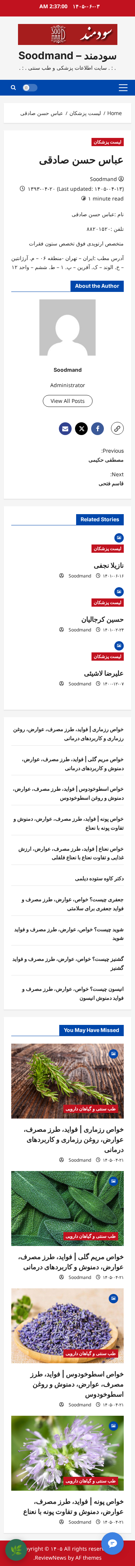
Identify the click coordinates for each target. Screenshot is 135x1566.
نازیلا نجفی (109, 565)
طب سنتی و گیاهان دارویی (91, 1108)
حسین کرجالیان (102, 619)
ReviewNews (50, 1557)
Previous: (106, 455)
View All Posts (68, 400)
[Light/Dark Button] (30, 87)
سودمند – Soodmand (67, 55)
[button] (123, 88)
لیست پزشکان (108, 142)
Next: (111, 478)
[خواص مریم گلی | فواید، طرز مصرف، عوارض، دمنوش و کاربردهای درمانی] (67, 1208)
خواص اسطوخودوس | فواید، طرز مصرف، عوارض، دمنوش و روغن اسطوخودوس (77, 1384)
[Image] (119, 537)
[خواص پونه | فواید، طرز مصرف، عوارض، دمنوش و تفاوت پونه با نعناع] (67, 1453)
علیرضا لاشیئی (104, 673)
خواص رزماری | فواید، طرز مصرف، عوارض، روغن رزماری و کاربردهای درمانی (74, 1139)
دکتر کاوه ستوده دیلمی (99, 878)
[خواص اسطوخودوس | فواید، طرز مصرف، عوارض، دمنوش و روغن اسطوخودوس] (67, 1325)
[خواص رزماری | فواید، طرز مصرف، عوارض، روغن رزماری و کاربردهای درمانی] (67, 1081)
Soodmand (103, 178)
